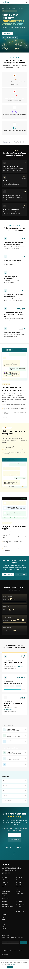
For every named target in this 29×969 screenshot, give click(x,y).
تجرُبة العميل (18, 906)
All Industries (18, 879)
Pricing (3, 924)
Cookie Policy (15, 952)
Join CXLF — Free (20, 911)
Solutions (8, 8)
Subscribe (23, 942)
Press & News (5, 921)
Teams (17, 895)
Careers (3, 919)
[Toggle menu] (26, 2)
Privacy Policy (8, 952)
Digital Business (19, 884)
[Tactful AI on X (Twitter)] (6, 873)
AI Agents (4, 884)
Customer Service (20, 893)
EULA (20, 952)
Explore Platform (21, 574)
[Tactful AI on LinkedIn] (3, 873)
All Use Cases (5, 904)
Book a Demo (6, 33)
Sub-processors (5, 954)
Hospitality (18, 889)
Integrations (4, 893)
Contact (3, 926)
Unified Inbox (5, 882)
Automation (4, 889)
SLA (25, 952)
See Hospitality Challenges (9, 37)
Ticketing (4, 895)
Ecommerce (18, 882)
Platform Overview (6, 879)
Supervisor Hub (5, 898)
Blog (17, 908)
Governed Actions (6, 891)
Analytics (4, 886)
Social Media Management (7, 906)
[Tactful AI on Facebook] (9, 873)
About (3, 917)
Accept (10, 966)
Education (18, 891)
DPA (22, 952)
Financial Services (20, 886)
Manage (4, 966)
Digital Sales (4, 908)
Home (3, 8)
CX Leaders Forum (20, 904)
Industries (14, 8)
